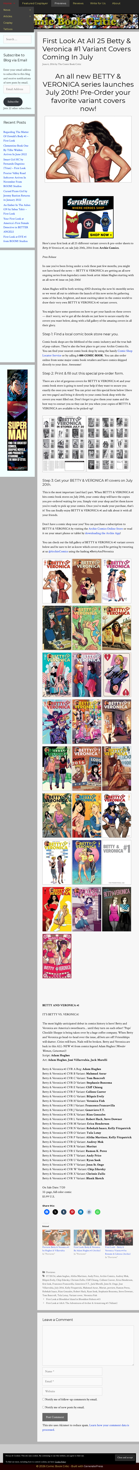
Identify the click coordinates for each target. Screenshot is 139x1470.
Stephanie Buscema (107, 1291)
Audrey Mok (122, 1276)
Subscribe (13, 102)
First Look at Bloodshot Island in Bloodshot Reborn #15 (73, 1299)
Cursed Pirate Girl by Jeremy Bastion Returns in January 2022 (16, 195)
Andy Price (93, 1276)
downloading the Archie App (102, 533)
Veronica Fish (90, 1295)
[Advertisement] (28, 305)
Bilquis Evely (48, 1280)
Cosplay (8, 22)
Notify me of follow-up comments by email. (71, 1399)
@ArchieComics (58, 551)
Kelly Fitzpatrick (73, 1287)
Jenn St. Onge (111, 1283)
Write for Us (97, 3)
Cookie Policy (60, 1462)
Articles (7, 16)
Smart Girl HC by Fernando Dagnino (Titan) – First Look (14, 164)
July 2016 (59, 1287)
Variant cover (76, 1295)
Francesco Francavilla (63, 1283)
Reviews (78, 3)
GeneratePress (93, 1466)
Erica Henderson (124, 1280)
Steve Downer (126, 1291)
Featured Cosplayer (35, 3)
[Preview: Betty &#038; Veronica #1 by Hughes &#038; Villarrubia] (56, 1238)
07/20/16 (50, 1276)
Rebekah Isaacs (49, 1291)
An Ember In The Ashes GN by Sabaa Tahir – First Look (16, 209)
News (6, 9)
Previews (60, 3)
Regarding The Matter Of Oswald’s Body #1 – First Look (16, 136)
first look (46, 1283)
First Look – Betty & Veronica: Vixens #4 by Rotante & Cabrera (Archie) (118, 1250)
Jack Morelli (97, 1283)
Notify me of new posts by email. (64, 1407)
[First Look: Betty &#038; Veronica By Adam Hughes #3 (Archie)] (88, 1238)
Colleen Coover (107, 1280)
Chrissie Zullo (78, 1280)
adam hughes (63, 1276)
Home (7, 3)
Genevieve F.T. (82, 1283)
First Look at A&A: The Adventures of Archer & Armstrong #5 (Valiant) (81, 1303)
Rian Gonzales (65, 1291)
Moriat (102, 1287)
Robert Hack (79, 1291)
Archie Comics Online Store (106, 529)
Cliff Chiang (92, 1280)
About (116, 3)
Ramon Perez (123, 1287)
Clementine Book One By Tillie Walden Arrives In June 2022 (15, 150)
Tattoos (7, 29)
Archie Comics (107, 1276)
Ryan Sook (92, 1291)
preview (111, 1287)
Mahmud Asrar (90, 1287)
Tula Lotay (62, 1295)
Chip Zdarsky (63, 1280)
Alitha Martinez (78, 1276)
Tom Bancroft (49, 1295)
